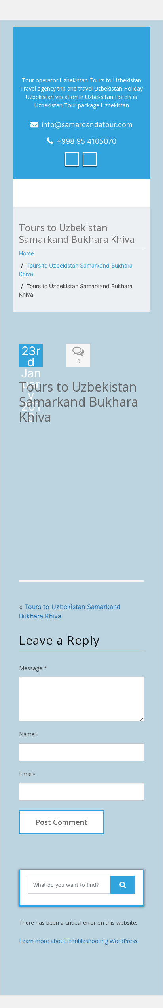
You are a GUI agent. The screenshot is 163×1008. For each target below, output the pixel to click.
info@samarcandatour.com (87, 124)
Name (28, 734)
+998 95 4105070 (86, 141)
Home (26, 253)
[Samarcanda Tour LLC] (81, 47)
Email (27, 774)
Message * (33, 668)
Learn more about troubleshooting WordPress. (79, 941)
